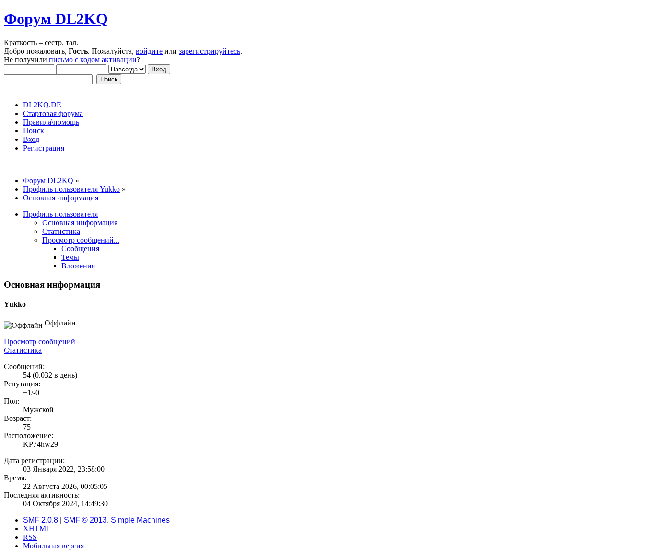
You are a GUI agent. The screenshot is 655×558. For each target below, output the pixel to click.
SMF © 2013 (85, 520)
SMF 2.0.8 (40, 520)
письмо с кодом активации (93, 60)
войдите (149, 51)
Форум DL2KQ (56, 18)
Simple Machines (140, 520)
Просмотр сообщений (39, 341)
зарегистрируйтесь (209, 51)
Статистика (23, 350)
